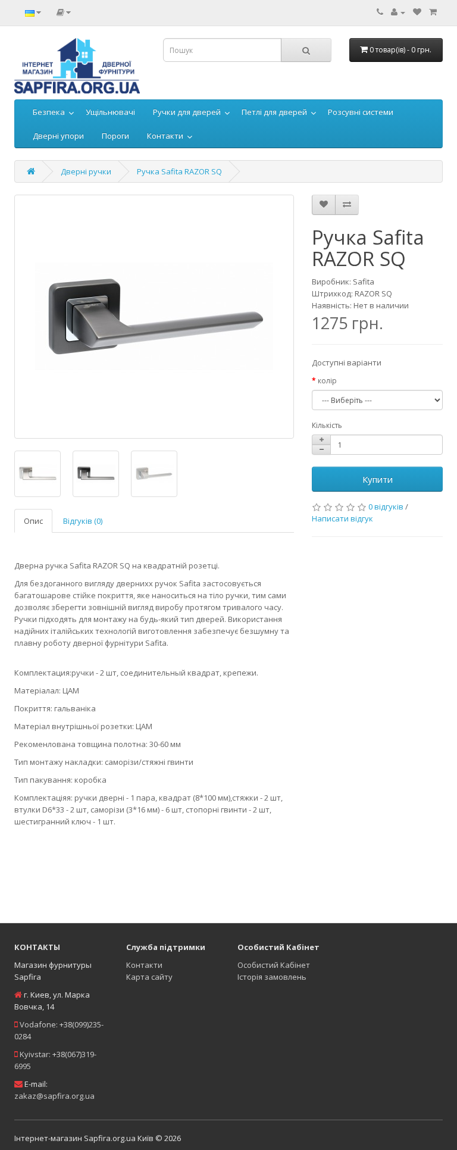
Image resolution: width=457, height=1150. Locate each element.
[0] (417, 12)
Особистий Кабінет (273, 965)
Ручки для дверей (187, 112)
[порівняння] (347, 205)
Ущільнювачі (110, 112)
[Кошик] (433, 12)
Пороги (115, 135)
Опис (33, 520)
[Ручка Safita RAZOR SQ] (154, 317)
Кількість (327, 425)
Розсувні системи (360, 112)
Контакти (165, 135)
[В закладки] (324, 205)
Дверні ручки (86, 171)
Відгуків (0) (82, 520)
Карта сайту (149, 976)
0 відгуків (385, 506)
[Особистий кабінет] (398, 12)
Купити (377, 479)
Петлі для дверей (274, 112)
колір (327, 381)
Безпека (49, 112)
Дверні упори (58, 135)
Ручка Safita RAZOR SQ (179, 171)
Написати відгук (342, 518)
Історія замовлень (271, 976)
